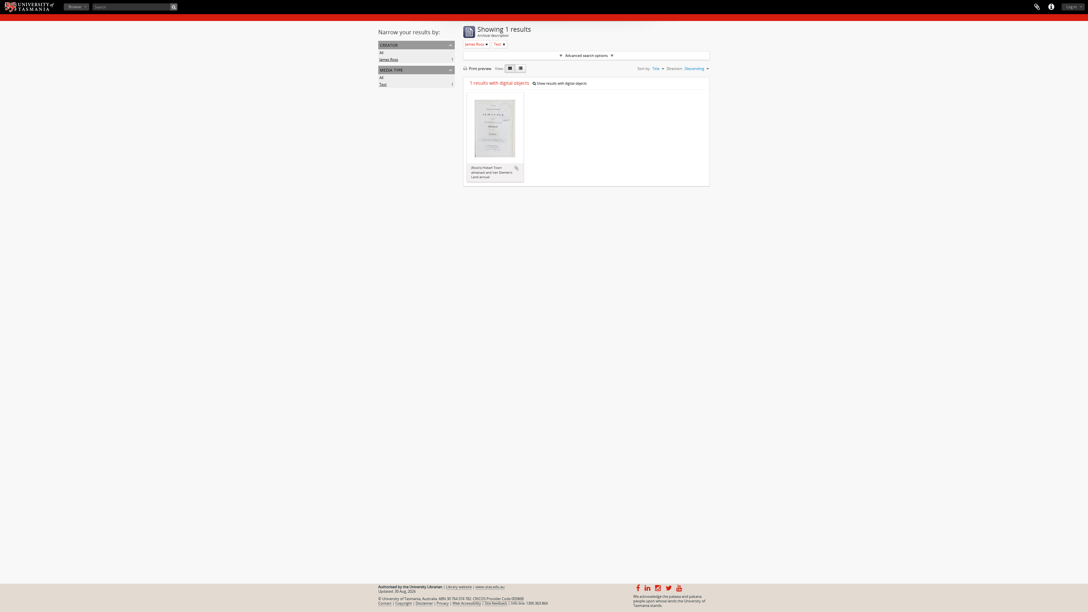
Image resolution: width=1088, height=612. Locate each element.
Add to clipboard (516, 168)
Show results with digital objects (561, 83)
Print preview (479, 68)
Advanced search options (586, 55)
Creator (389, 44)
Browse (75, 6)
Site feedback (496, 603)
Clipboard (1037, 7)
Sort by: (644, 68)
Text (383, 84)
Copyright (403, 603)
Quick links (1051, 7)
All (381, 52)
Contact (385, 603)
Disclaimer (424, 603)
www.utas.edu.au (490, 586)
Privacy (443, 603)
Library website (459, 586)
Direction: (675, 68)
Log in (1071, 6)
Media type (391, 69)
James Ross (388, 59)
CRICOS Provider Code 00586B (498, 598)
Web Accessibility (466, 603)
